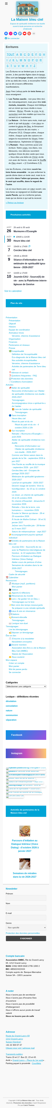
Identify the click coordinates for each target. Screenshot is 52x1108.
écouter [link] (26, 123)
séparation (11, 720)
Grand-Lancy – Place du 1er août (28, 1060)
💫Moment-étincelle (18, 617)
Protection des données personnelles (23, 933)
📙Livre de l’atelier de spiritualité (26, 409)
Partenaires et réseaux (19, 345)
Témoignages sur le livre (23, 602)
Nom (8, 903)
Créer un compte (16, 663)
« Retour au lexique (15, 202)
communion (12, 715)
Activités (9, 385)
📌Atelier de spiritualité (19, 388)
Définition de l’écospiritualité (24, 354)
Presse (12, 348)
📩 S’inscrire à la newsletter (21, 638)
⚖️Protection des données (21, 378)
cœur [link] (32, 189)
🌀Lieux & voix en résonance (22, 611)
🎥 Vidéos (13, 590)
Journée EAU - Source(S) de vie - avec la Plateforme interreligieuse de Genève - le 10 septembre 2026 (28, 550)
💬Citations (14, 614)
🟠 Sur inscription (17, 430)
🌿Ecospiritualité (16, 351)
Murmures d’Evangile (25, 231)
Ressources (11, 580)
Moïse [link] (20, 111)
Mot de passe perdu (18, 669)
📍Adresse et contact (18, 372)
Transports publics (14, 1054)
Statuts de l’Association (22, 654)
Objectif (12, 323)
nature (9, 710)
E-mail (9, 913)
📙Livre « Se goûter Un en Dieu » (24, 599)
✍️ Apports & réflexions (19, 593)
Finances (13, 342)
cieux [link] (38, 123)
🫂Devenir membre (18, 645)
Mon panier (17, 586)
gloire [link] (20, 126)
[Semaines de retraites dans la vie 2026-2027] (24, 865)
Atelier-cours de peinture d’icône (26, 562)
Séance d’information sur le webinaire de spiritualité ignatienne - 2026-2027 (29, 264)
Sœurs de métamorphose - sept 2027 (29, 531)
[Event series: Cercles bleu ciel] (29, 246)
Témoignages (18, 400)
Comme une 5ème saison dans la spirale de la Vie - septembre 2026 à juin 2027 (28, 458)
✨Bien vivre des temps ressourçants (26, 605)
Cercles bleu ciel (23, 250)
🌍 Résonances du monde (21, 596)
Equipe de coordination (19, 330)
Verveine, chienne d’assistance (26, 336)
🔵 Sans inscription (17, 415)
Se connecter (15, 672)
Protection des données (22, 1103)
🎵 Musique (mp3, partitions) (22, 583)
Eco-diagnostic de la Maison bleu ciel (29, 357)
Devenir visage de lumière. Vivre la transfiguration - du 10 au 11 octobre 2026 (28, 489)
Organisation (15, 339)
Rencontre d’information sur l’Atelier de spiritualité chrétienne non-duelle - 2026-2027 (29, 394)
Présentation (11, 317)
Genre (9, 923)
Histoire (12, 326)
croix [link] (36, 111)
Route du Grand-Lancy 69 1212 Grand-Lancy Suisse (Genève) (18, 1039)
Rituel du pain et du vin (22, 421)
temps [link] (42, 74)
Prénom (9, 893)
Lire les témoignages (18, 629)
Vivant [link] (34, 138)
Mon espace (11, 660)
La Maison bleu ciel (27, 19)
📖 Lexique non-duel (18, 623)
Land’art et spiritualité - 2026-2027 (27, 482)
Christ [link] (34, 157)
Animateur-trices (16, 333)
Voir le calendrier (13, 291)
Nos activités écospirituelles (24, 360)
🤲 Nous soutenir (17, 657)
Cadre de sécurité (17, 574)
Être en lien (11, 635)
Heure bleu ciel (22, 241)
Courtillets (36, 1063)
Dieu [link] (29, 126)
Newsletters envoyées (22, 642)
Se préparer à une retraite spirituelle (28, 608)
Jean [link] (8, 91)
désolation (11, 701)
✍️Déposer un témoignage (21, 632)
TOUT (10, 54)
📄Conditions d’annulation (21, 382)
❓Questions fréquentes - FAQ (23, 375)
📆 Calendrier (12, 577)
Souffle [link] (43, 160)
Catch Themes (28, 1105)
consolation (12, 706)
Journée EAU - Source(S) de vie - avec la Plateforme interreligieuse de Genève (30, 281)
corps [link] (24, 148)
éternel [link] (38, 142)
